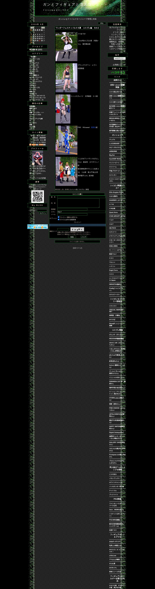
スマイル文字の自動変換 (68, 219)
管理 (87, 189)
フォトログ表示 (39, 142)
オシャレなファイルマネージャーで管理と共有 (77, 19)
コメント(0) (73, 189)
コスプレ (81, 189)
